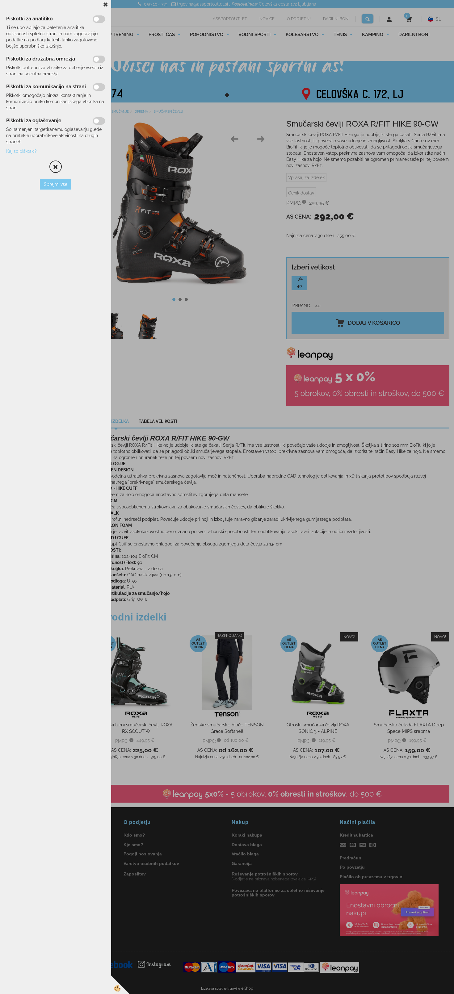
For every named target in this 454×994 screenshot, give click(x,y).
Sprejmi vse (55, 184)
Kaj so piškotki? (21, 151)
